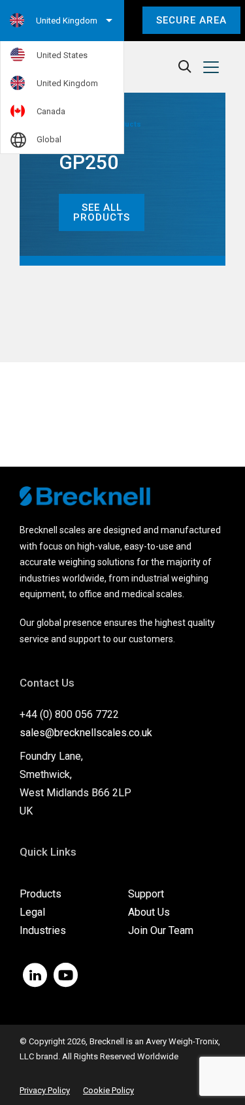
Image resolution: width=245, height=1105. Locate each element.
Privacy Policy (45, 1090)
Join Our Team (160, 930)
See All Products (101, 212)
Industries (43, 930)
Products (40, 894)
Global (49, 139)
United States (62, 55)
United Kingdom (67, 83)
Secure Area (191, 20)
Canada (51, 111)
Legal (32, 912)
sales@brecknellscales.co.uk (86, 732)
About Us (149, 912)
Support (146, 894)
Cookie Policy (108, 1090)
